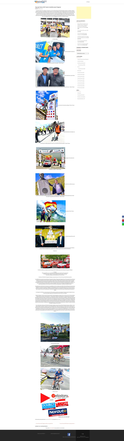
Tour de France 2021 (48, 419)
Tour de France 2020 (80, 78)
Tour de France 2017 (80, 72)
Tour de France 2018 (80, 74)
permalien (58, 419)
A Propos (88, 1)
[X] (123, 219)
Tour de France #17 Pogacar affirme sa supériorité (44, 423)
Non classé (79, 70)
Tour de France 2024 (80, 85)
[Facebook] (123, 217)
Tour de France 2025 (80, 87)
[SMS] (123, 224)
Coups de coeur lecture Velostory (82, 59)
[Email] (123, 222)
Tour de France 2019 (80, 76)
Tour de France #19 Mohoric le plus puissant (67, 423)
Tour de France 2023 (80, 83)
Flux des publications (80, 94)
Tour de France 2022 (80, 81)
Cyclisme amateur (80, 61)
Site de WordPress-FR (81, 98)
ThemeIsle (87, 437)
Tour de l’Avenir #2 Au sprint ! (82, 30)
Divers (78, 66)
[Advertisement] (84, 13)
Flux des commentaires (81, 96)
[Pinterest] (123, 220)
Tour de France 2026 (81, 68)
